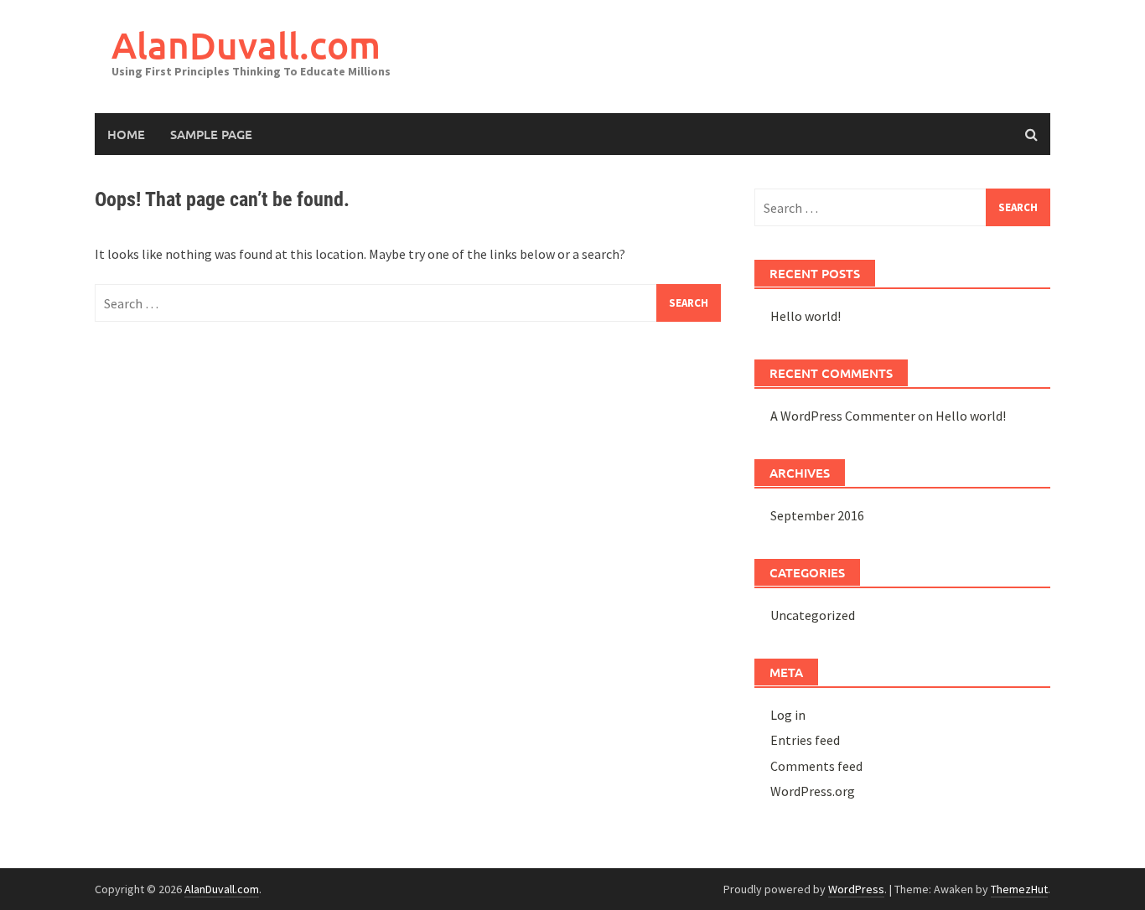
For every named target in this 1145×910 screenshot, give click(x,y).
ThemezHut (1019, 889)
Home (126, 134)
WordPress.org (812, 791)
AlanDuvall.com (246, 45)
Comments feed (816, 765)
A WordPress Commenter (842, 415)
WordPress (856, 889)
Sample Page (211, 134)
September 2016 (817, 515)
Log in (788, 714)
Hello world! (805, 316)
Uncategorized (812, 615)
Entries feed (805, 740)
